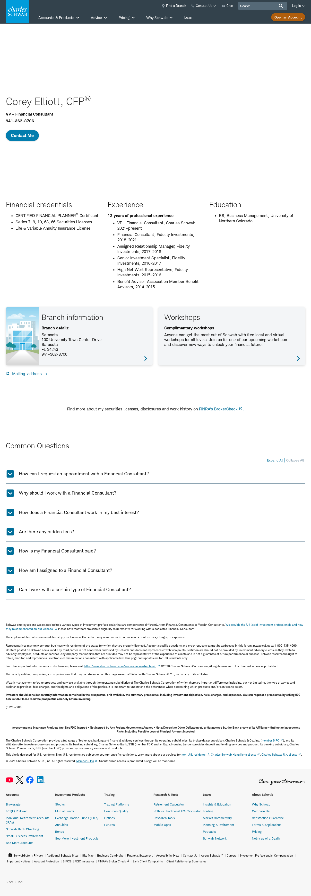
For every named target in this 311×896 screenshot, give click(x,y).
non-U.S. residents (193, 754)
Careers (231, 855)
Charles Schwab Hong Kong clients (233, 754)
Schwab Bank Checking (22, 829)
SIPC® (67, 861)
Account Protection (46, 861)
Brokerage (13, 804)
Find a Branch (176, 6)
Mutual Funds (64, 811)
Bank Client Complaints (147, 861)
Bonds (59, 831)
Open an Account (288, 17)
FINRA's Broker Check (112, 861)
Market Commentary (217, 818)
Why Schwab (261, 804)
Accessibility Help (167, 855)
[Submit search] (281, 6)
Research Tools (164, 818)
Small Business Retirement (24, 836)
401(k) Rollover (16, 811)
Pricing (257, 831)
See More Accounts (19, 843)
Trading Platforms (116, 804)
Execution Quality (116, 811)
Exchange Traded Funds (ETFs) (76, 818)
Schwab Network (215, 838)
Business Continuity (110, 855)
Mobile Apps (162, 825)
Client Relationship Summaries (186, 861)
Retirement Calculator (169, 804)
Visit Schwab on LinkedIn (40, 780)
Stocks (60, 804)
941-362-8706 (20, 120)
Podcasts (209, 831)
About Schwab (210, 855)
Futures (109, 825)
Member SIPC (85, 761)
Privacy (38, 855)
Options (109, 818)
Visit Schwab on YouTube (9, 780)
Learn (188, 17)
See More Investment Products (76, 838)
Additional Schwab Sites (62, 855)
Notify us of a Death (266, 838)
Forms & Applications (266, 825)
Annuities (61, 825)
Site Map (88, 855)
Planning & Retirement (218, 825)
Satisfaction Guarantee (268, 818)
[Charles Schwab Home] (17, 11)
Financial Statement (140, 855)
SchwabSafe (21, 855)
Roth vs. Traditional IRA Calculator (177, 811)
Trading (208, 811)
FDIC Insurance (84, 861)
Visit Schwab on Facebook (30, 780)
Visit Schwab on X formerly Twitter (19, 780)
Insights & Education (217, 804)
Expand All (275, 460)
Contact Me (22, 135)
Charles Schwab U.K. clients (279, 754)
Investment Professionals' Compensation (266, 855)
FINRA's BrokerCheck (218, 409)
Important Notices (18, 861)
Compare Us (260, 811)
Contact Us (190, 855)
